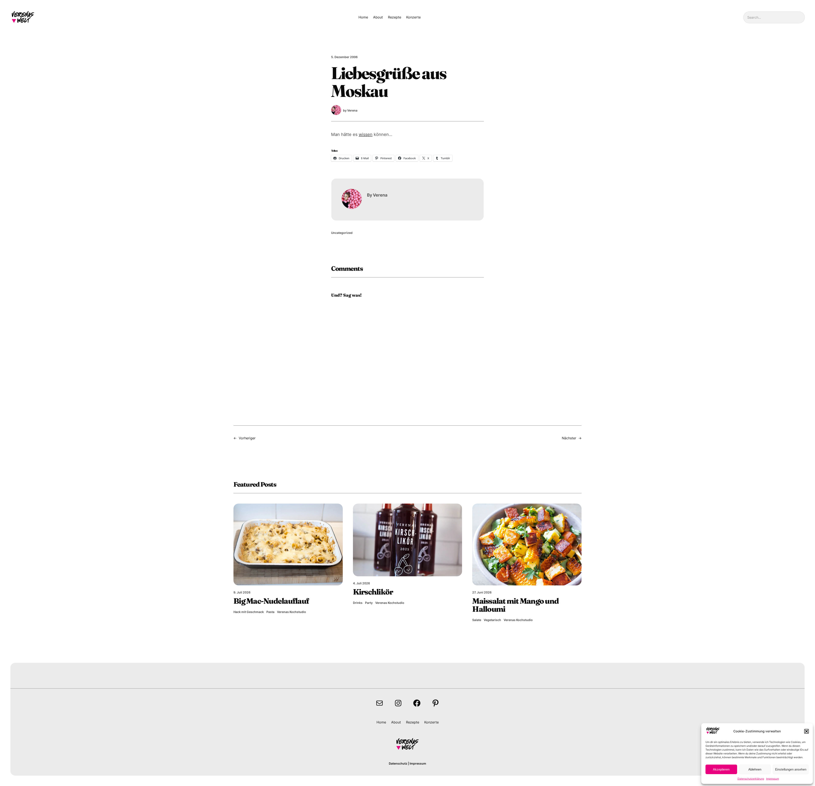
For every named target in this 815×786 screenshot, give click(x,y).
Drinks (358, 603)
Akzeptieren (721, 769)
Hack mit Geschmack (248, 612)
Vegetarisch (492, 620)
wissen (365, 134)
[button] (806, 731)
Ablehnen (754, 769)
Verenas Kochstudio (291, 612)
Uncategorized (342, 233)
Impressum (772, 778)
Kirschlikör (373, 592)
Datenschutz (398, 763)
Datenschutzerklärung (751, 778)
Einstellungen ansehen (790, 769)
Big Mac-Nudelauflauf (271, 601)
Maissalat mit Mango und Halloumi (515, 605)
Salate (476, 620)
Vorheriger (247, 438)
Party (369, 603)
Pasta (270, 612)
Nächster (569, 438)
